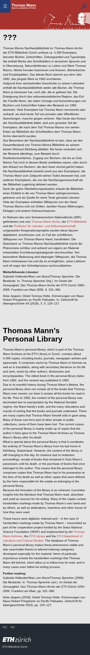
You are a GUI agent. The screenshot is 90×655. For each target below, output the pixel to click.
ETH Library (37, 536)
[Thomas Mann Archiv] (67, 21)
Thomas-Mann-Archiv (46, 221)
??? (23, 6)
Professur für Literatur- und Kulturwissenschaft (45, 226)
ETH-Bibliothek (77, 221)
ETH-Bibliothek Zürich (15, 646)
